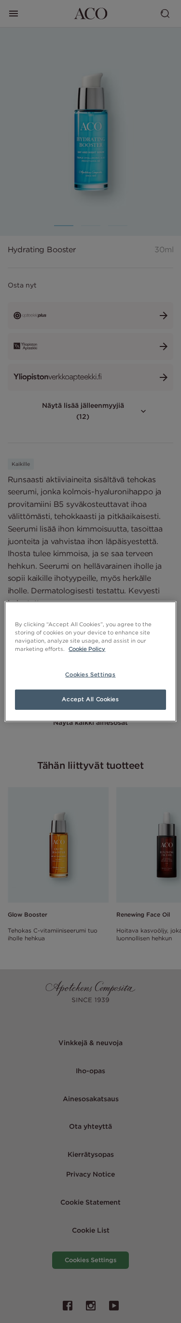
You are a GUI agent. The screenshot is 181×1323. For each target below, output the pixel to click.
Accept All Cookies (90, 699)
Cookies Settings (90, 674)
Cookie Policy (87, 649)
